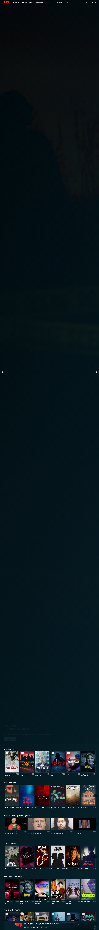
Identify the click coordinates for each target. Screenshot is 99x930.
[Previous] (2, 372)
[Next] (96, 372)
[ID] (7, 2)
